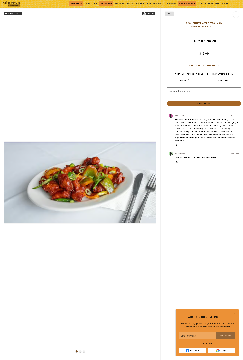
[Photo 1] (77, 351)
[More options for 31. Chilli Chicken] (236, 15)
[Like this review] (177, 145)
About (130, 4)
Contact (171, 4)
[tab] (185, 80)
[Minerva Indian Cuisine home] (13, 4)
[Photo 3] (84, 351)
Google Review (187, 4)
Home (87, 4)
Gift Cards (76, 4)
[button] (150, 3)
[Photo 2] (80, 351)
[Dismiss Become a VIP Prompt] (235, 313)
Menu (95, 4)
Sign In (225, 4)
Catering (119, 4)
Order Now (106, 4)
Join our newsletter (208, 4)
